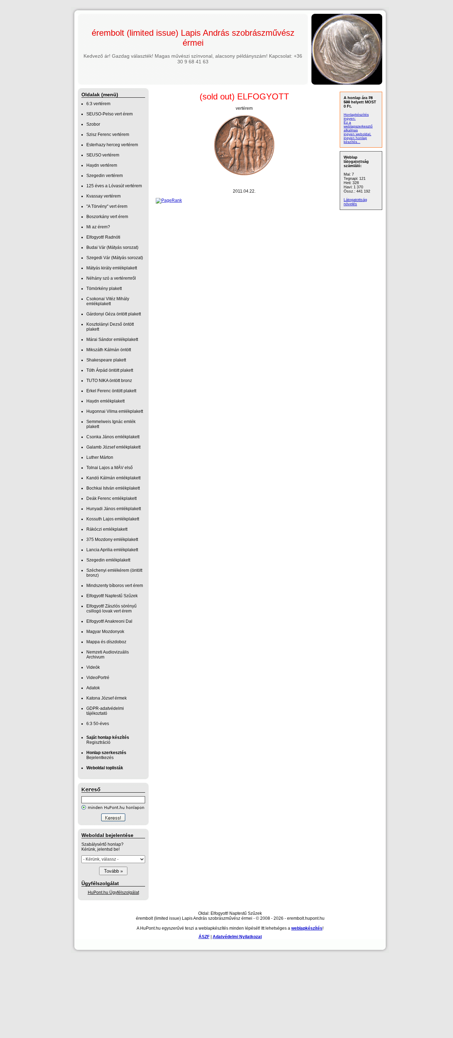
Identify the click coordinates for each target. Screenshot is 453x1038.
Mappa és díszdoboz (106, 641)
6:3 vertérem (98, 103)
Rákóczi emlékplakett (106, 529)
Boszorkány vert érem (107, 216)
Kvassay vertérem (103, 196)
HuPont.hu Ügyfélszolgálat (113, 892)
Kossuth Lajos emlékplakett (112, 519)
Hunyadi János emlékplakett (113, 508)
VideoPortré (97, 677)
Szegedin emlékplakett (108, 560)
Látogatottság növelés (355, 202)
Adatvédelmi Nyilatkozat (237, 936)
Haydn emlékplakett (105, 401)
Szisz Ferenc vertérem (107, 134)
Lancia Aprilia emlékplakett (112, 549)
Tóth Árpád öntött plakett (109, 370)
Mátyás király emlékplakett (111, 268)
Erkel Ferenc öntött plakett (111, 390)
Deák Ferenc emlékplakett (111, 498)
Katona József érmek (106, 698)
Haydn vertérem (101, 165)
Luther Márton (99, 457)
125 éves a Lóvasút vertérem (114, 185)
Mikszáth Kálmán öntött (108, 349)
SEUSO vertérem (102, 155)
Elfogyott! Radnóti (103, 237)
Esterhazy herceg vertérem (112, 144)
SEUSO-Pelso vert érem (109, 114)
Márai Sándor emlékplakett (112, 339)
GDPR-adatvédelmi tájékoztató (105, 711)
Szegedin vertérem (104, 175)
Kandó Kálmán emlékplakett (113, 477)
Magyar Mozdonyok (105, 631)
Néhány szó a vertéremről (111, 278)
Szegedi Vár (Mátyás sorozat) (114, 257)
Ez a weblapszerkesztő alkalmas (358, 126)
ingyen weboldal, (357, 134)
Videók (93, 667)
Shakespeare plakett (106, 360)
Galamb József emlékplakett (113, 447)
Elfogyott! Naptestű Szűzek (112, 595)
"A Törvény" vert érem (106, 206)
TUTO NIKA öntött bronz (109, 380)
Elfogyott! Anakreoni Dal (109, 621)
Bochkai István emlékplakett (113, 488)
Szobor (93, 124)
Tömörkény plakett (104, 288)
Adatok (93, 687)
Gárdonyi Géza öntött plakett (113, 314)
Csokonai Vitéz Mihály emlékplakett (107, 301)
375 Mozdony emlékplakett (112, 539)
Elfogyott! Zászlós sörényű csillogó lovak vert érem (111, 609)
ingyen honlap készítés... (355, 140)
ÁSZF (204, 936)
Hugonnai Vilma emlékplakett (114, 411)
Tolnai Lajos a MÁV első (109, 467)
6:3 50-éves (97, 723)
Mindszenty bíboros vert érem (114, 585)
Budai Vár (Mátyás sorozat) (112, 247)
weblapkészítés (306, 928)
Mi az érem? (98, 226)
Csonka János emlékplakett (112, 436)
